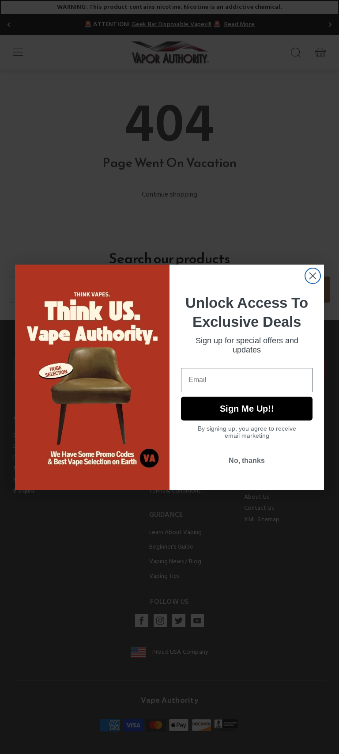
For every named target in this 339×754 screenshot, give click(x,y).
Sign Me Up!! (247, 408)
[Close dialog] (312, 276)
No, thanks (247, 460)
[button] (338, 747)
